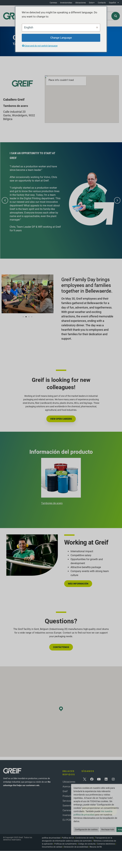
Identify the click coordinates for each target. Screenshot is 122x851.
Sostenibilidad (70, 805)
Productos (68, 796)
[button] (5, 200)
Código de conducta (86, 844)
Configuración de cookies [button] (86, 829)
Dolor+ (92, 3)
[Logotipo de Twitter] (84, 779)
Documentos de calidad (52, 847)
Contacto (102, 3)
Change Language (61, 37)
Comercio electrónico (106, 844)
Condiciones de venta (84, 838)
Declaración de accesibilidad (76, 847)
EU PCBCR (68, 819)
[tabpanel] (61, 482)
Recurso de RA (96, 847)
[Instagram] (113, 779)
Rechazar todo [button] (107, 829)
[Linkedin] (106, 779)
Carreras (53, 3)
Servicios (67, 800)
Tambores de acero (52, 503)
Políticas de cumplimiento (65, 844)
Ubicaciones (80, 3)
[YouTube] (99, 779)
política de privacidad (51, 838)
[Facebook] (92, 779)
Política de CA (68, 838)
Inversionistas (66, 3)
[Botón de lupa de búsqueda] (115, 16)
